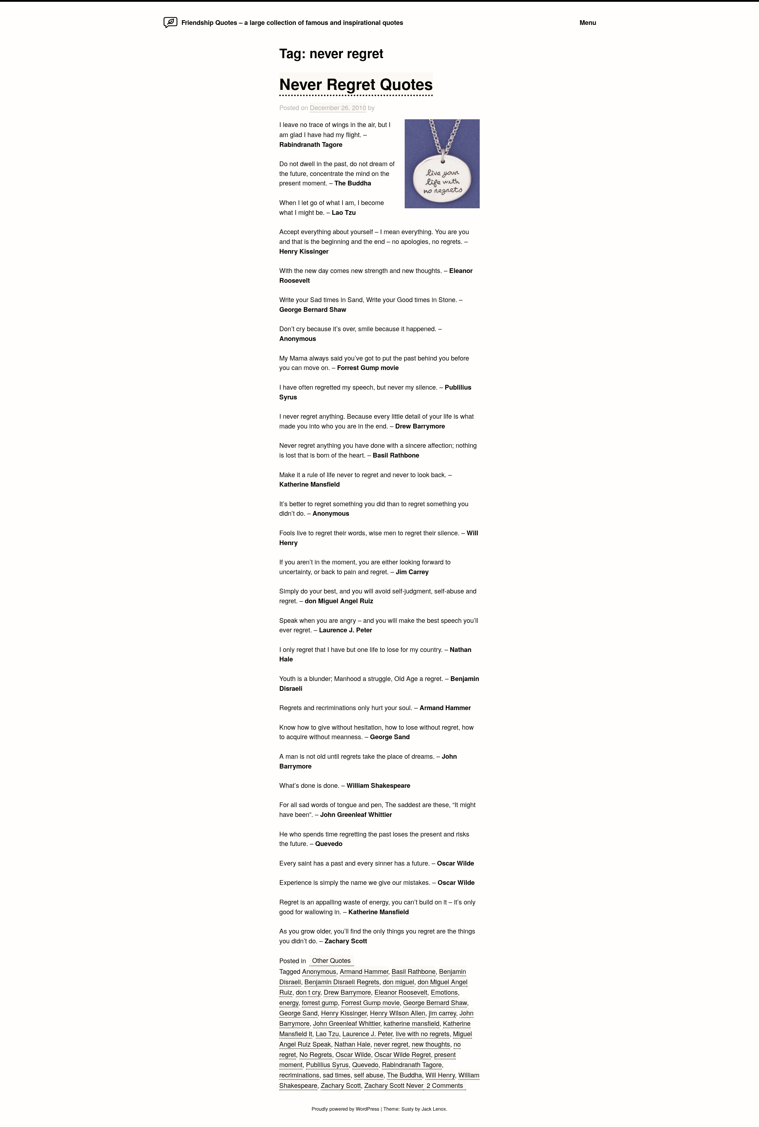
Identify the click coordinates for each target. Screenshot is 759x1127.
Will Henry (440, 1074)
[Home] (170, 27)
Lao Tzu (327, 1033)
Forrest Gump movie (370, 1002)
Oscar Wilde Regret (402, 1054)
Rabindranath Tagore (412, 1064)
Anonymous (319, 971)
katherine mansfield (411, 1023)
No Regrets (315, 1054)
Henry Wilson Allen (397, 1012)
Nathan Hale (352, 1043)
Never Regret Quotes (356, 83)
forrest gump (320, 1002)
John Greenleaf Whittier (346, 1023)
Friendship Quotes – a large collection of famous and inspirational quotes (292, 22)
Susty (407, 1108)
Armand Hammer (364, 971)
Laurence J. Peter (367, 1033)
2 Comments (446, 1085)
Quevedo (365, 1064)
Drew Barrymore (347, 991)
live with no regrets (422, 1033)
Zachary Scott (341, 1085)
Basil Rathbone (414, 971)
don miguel (398, 981)
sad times (336, 1074)
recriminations (299, 1074)
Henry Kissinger (343, 1012)
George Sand (298, 1012)
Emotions (444, 991)
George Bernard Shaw (435, 1002)
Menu (588, 22)
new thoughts (431, 1043)
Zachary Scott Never (393, 1085)
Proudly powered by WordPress (346, 1108)
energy (288, 1002)
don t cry (308, 991)
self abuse (368, 1074)
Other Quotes (331, 960)
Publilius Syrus (327, 1064)
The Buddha (404, 1074)
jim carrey (442, 1012)
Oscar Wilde (353, 1054)
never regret (391, 1043)
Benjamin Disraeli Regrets (341, 981)
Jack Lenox (434, 1108)
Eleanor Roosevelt (400, 991)
